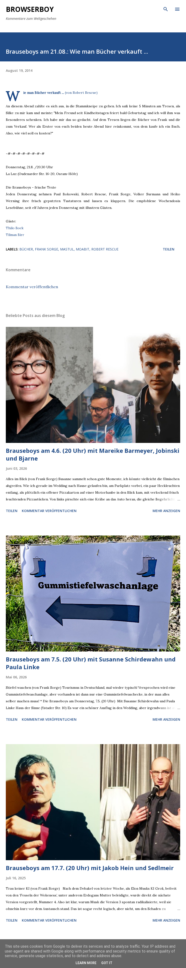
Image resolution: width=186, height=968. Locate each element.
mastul (67, 249)
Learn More (86, 963)
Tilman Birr (15, 235)
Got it (106, 963)
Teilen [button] (168, 249)
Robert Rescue (104, 249)
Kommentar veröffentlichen (32, 286)
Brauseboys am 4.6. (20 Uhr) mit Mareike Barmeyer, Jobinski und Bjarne (92, 454)
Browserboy (30, 9)
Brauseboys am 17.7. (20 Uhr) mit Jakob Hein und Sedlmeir (90, 868)
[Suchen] (166, 9)
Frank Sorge (46, 249)
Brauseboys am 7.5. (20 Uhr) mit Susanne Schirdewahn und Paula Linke (91, 663)
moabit (82, 249)
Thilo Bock (14, 228)
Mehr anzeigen (166, 510)
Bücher (26, 249)
